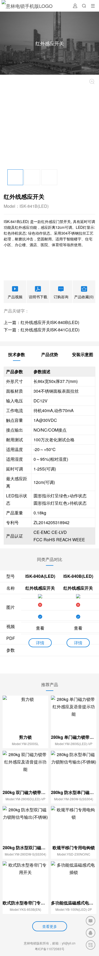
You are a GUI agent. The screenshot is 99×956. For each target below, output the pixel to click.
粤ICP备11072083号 (49, 949)
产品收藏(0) (84, 296)
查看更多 (49, 926)
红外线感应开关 (40, 588)
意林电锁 (30, 943)
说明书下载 (38, 296)
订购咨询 (61, 296)
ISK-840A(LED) (40, 576)
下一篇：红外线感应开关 (27, 330)
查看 (40, 628)
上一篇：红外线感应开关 (27, 322)
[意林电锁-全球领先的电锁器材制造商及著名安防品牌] (27, 6)
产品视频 (15, 296)
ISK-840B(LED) (78, 576)
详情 (40, 643)
